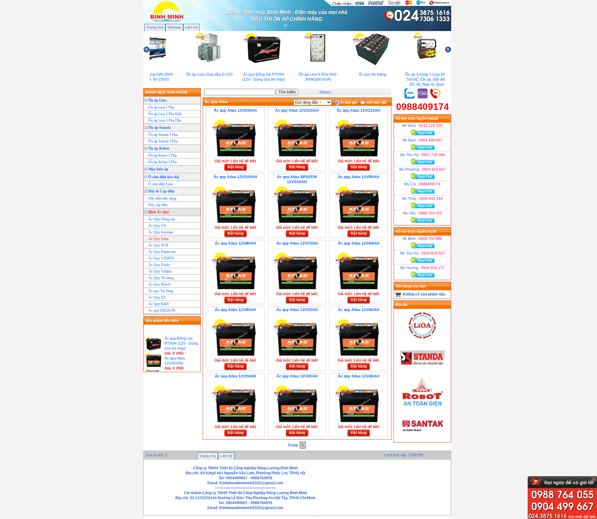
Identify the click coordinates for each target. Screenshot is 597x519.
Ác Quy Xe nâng (161, 278)
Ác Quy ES (156, 297)
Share (324, 92)
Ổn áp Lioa (157, 100)
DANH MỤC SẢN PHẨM (166, 92)
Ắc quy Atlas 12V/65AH (235, 310)
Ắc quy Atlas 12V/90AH (358, 177)
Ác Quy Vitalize (160, 271)
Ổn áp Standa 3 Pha (163, 141)
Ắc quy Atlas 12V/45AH (297, 376)
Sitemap (174, 27)
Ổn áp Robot (158, 148)
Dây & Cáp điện (161, 191)
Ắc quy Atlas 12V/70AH (297, 243)
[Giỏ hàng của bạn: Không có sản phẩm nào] (398, 294)
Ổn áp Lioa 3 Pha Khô (165, 114)
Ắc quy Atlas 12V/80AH (235, 243)
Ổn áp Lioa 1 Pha (161, 107)
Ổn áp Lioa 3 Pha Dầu (164, 120)
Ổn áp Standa (159, 127)
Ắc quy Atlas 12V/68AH (358, 243)
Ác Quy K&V (158, 304)
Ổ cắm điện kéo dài (163, 177)
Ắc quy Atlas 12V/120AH (358, 110)
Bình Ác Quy (158, 212)
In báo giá (348, 102)
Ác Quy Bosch (159, 284)
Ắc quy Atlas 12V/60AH (358, 310)
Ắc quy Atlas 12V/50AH (235, 376)
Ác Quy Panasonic (162, 252)
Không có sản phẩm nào (424, 294)
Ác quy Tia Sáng (160, 291)
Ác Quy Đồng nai (161, 219)
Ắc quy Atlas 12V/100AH (235, 177)
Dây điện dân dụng (162, 198)
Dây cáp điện (158, 205)
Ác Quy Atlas (158, 239)
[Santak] (422, 440)
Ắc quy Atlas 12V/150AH (297, 110)
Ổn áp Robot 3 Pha (162, 162)
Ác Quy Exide (158, 265)
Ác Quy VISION (161, 258)
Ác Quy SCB (158, 245)
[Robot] (422, 406)
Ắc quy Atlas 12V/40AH (358, 376)
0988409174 (422, 107)
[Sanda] (422, 373)
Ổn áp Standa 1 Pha (163, 135)
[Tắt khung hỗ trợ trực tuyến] (593, 478)
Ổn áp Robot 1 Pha (162, 155)
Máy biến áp (158, 169)
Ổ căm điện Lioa (160, 184)
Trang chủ (155, 27)
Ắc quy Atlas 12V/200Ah (235, 110)
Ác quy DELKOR (161, 310)
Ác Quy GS (157, 225)
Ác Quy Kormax (160, 232)
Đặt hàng (235, 167)
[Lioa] (422, 340)
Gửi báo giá (375, 102)
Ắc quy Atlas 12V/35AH (297, 310)
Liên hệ (191, 27)
